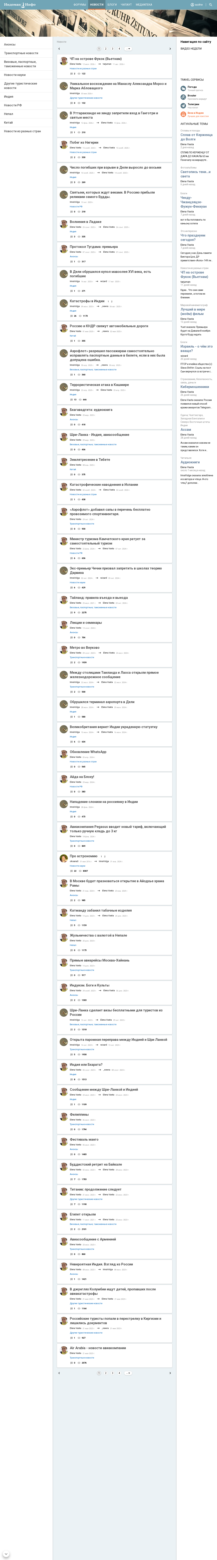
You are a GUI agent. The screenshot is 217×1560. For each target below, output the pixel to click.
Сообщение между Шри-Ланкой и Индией (104, 1089)
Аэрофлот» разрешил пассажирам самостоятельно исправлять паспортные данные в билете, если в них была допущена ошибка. (117, 355)
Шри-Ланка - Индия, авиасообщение (99, 435)
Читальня (186, 458)
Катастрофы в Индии (87, 301)
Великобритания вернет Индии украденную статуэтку (113, 727)
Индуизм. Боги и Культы (89, 985)
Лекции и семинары (86, 623)
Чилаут (126, 4)
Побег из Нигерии (84, 142)
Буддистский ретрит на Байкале (96, 1164)
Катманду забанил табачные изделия (101, 910)
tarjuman (107, 64)
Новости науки (15, 75)
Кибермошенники (195, 387)
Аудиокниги (190, 462)
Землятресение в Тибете (90, 460)
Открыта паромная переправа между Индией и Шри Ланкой (118, 1040)
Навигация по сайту (196, 42)
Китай (8, 122)
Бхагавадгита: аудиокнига (91, 410)
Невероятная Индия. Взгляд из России (101, 1264)
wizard (103, 281)
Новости (96, 4)
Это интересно (189, 231)
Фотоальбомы (188, 167)
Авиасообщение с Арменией (93, 1239)
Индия (8, 96)
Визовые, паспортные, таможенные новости (20, 64)
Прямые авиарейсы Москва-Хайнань (100, 960)
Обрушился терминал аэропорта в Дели (102, 702)
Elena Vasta (75, 64)
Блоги (112, 4)
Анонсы (9, 44)
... (127, 49)
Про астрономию (83, 856)
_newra (104, 306)
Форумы (80, 4)
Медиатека (144, 4)
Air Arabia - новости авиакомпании (98, 1348)
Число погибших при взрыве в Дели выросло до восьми (115, 167)
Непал (8, 114)
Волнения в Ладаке (85, 222)
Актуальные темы (194, 123)
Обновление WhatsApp (88, 752)
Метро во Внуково (85, 648)
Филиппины (79, 1114)
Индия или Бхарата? (86, 1065)
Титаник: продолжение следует (96, 1189)
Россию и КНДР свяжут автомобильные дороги (109, 326)
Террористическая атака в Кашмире (99, 385)
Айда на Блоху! (82, 777)
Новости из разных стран (22, 131)
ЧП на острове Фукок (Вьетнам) (96, 59)
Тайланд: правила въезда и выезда (99, 598)
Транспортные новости (21, 53)
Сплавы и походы (190, 130)
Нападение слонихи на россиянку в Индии (104, 802)
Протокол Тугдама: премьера (94, 247)
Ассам (186, 430)
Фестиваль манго (84, 1139)
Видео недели (191, 48)
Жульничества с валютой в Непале (98, 935)
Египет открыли (83, 1214)
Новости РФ (13, 105)
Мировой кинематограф (194, 305)
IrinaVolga (75, 93)
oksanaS (74, 861)
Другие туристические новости (20, 86)
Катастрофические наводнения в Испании (104, 485)
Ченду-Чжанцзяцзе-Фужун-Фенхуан (194, 202)
